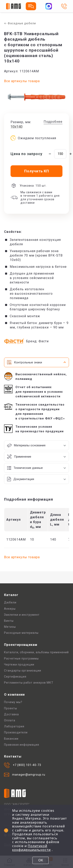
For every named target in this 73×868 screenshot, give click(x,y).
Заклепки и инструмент (22, 614)
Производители (16, 732)
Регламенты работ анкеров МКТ (28, 682)
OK (40, 860)
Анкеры (10, 608)
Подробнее (53, 122)
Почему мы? (13, 702)
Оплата (9, 720)
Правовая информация (21, 744)
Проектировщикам (20, 645)
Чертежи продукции (19, 664)
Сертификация (15, 676)
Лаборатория (14, 726)
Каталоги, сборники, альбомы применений (36, 652)
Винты (9, 620)
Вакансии (11, 738)
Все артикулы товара (22, 81)
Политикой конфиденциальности (31, 848)
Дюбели (10, 602)
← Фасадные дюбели (20, 23)
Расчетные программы (21, 658)
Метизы (10, 626)
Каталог (11, 595)
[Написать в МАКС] (48, 6)
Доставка (11, 714)
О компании (14, 694)
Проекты (10, 708)
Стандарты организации (22, 670)
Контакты (12, 756)
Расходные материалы (21, 632)
